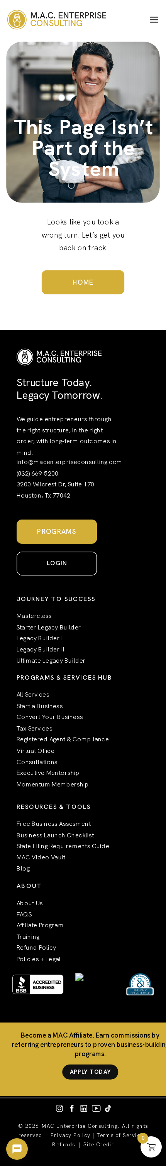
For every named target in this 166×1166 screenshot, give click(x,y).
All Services (33, 694)
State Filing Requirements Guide (63, 846)
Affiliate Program (40, 925)
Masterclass (34, 616)
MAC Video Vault (41, 857)
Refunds (63, 1144)
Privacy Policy (70, 1135)
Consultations (37, 762)
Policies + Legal (39, 959)
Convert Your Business (50, 717)
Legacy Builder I (40, 638)
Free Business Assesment (54, 823)
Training (28, 936)
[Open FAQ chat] (17, 1149)
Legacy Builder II (40, 649)
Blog (23, 868)
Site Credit (98, 1144)
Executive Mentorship (48, 773)
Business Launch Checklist (55, 834)
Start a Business (40, 706)
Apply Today (90, 1071)
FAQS (24, 914)
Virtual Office (35, 750)
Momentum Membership (53, 784)
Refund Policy (36, 947)
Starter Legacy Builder (49, 627)
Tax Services (35, 728)
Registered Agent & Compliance (63, 739)
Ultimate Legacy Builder (51, 660)
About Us (30, 903)
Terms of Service (120, 1135)
